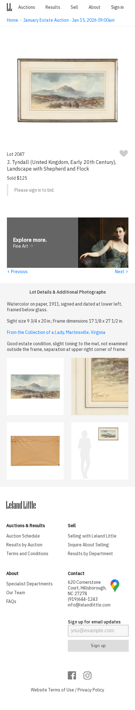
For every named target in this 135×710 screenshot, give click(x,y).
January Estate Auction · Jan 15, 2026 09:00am (69, 20)
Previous (17, 271)
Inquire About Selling (88, 545)
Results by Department (90, 553)
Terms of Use (61, 690)
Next (121, 271)
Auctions (26, 7)
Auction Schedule (23, 536)
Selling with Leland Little (92, 536)
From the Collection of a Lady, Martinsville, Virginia (56, 332)
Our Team (15, 592)
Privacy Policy (91, 690)
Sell (74, 7)
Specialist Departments (29, 584)
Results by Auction (24, 545)
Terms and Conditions (27, 553)
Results (53, 7)
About (94, 7)
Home (12, 20)
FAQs (11, 601)
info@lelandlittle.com (89, 605)
